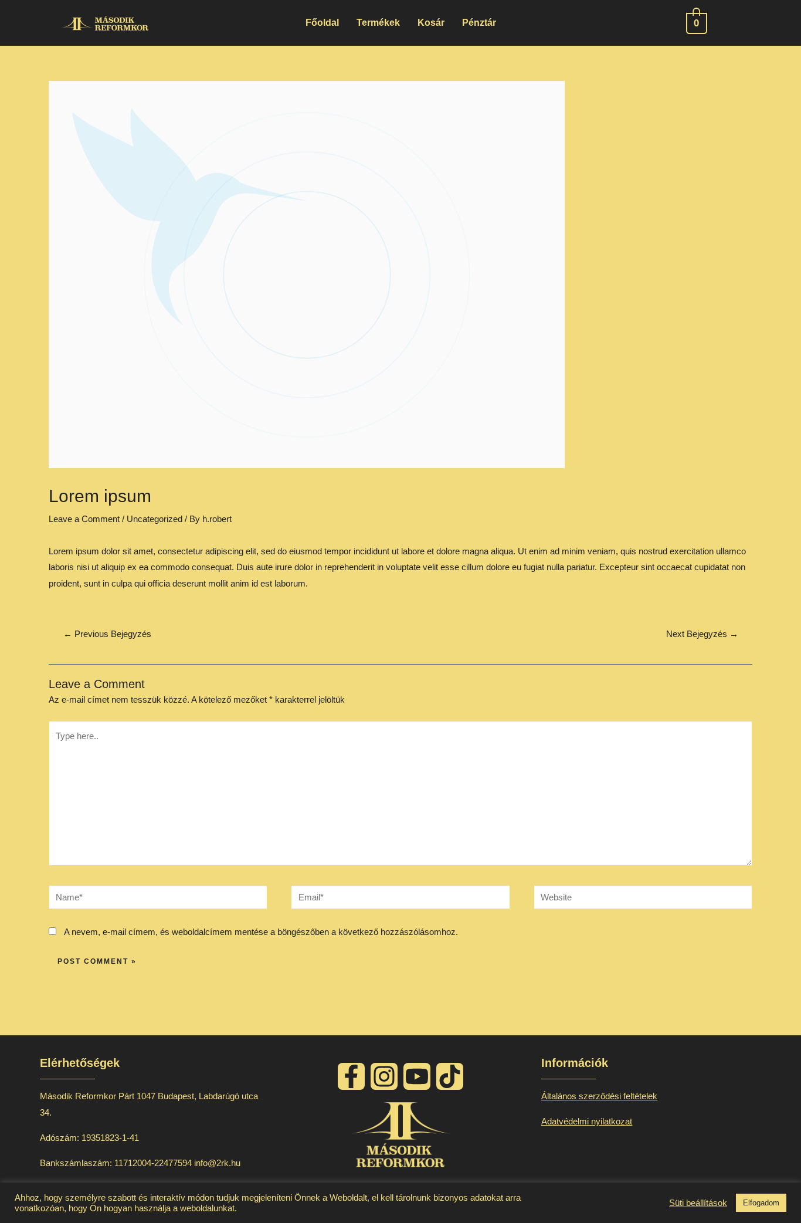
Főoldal (322, 23)
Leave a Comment (84, 519)
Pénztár (479, 23)
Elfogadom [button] (761, 1202)
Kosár (431, 23)
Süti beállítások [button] (698, 1203)
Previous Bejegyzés (107, 634)
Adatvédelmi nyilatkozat (586, 1121)
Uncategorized (154, 519)
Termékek (378, 23)
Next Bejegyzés (702, 634)
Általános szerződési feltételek (599, 1096)
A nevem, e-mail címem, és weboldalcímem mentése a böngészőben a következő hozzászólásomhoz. (261, 932)
